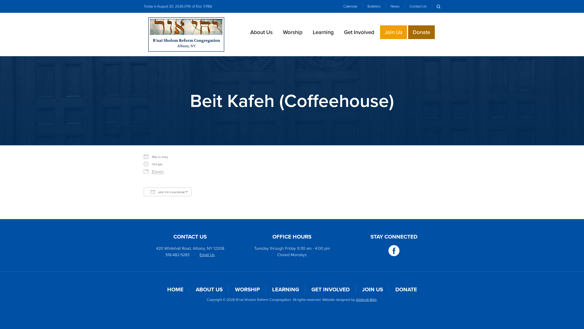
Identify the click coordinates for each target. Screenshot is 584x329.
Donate (421, 32)
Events (158, 171)
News (395, 6)
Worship (292, 32)
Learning (323, 32)
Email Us (207, 255)
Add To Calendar (171, 192)
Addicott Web (366, 299)
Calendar (350, 6)
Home (175, 289)
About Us (261, 32)
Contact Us (418, 6)
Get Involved (359, 32)
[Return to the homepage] (186, 34)
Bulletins (374, 6)
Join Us (393, 32)
